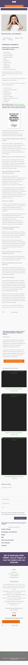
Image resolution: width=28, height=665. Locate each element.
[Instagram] (15, 2)
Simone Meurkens (7, 38)
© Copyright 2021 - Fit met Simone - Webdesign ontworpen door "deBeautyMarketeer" (14, 659)
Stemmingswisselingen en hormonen (14, 476)
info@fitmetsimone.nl (14, 577)
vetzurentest (14, 591)
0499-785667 (15, 575)
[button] (2, 9)
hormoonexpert (18, 584)
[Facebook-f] (13, 615)
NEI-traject (14, 604)
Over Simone (5, 542)
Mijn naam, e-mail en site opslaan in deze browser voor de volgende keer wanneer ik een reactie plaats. (13, 513)
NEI (2, 537)
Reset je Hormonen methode (12, 598)
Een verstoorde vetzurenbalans (14, 389)
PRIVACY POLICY (21, 654)
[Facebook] (13, 2)
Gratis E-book (5, 529)
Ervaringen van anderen (9, 532)
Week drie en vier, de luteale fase (14, 432)
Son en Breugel (16, 574)
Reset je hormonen (7, 540)
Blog (4, 39)
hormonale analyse (19, 104)
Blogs (3, 534)
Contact (3, 545)
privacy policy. (7, 355)
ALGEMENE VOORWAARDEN (9, 654)
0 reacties (10, 39)
